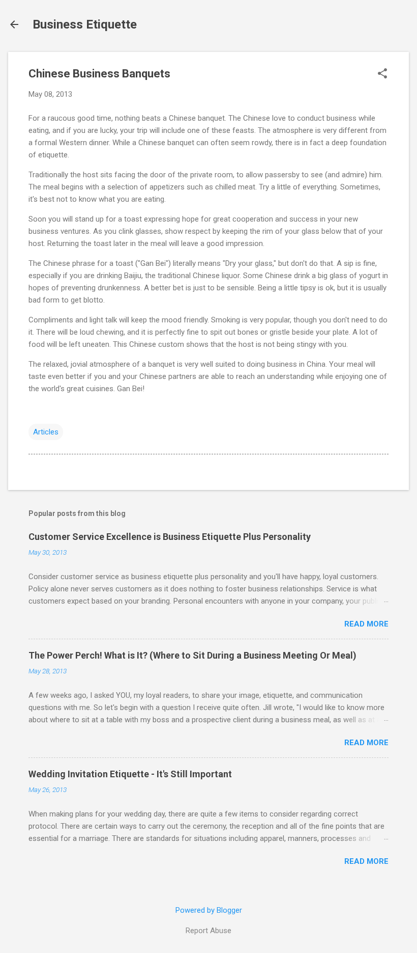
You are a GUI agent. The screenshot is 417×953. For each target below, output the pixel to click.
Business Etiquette (85, 24)
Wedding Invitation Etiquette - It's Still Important (130, 774)
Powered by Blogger (208, 910)
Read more (366, 624)
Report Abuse (208, 930)
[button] (382, 74)
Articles (45, 432)
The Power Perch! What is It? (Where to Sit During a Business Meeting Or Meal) (192, 655)
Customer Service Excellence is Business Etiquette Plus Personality (169, 536)
